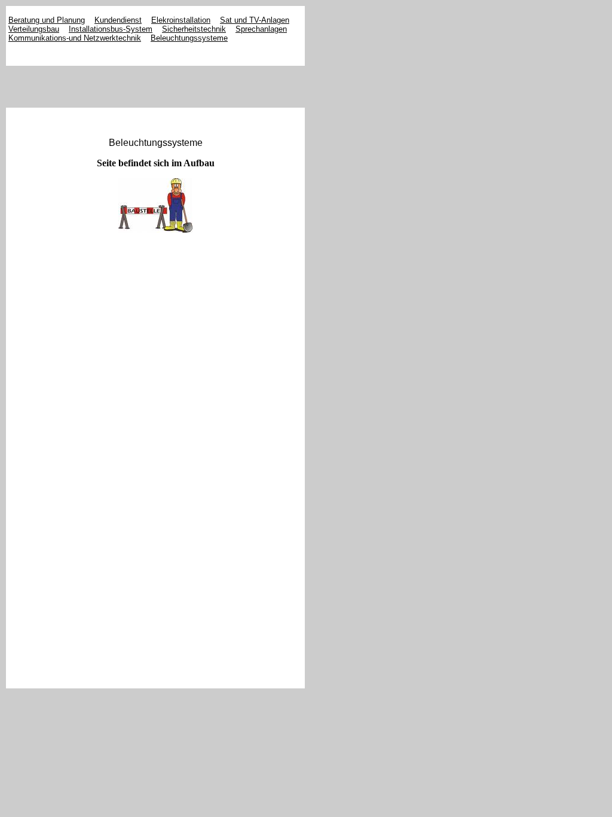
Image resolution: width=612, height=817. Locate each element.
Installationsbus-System (110, 29)
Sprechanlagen (261, 29)
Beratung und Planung (46, 20)
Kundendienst (118, 20)
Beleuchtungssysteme (189, 37)
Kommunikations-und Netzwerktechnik (74, 37)
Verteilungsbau (33, 29)
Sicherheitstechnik (194, 29)
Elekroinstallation (180, 20)
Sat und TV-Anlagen (254, 20)
